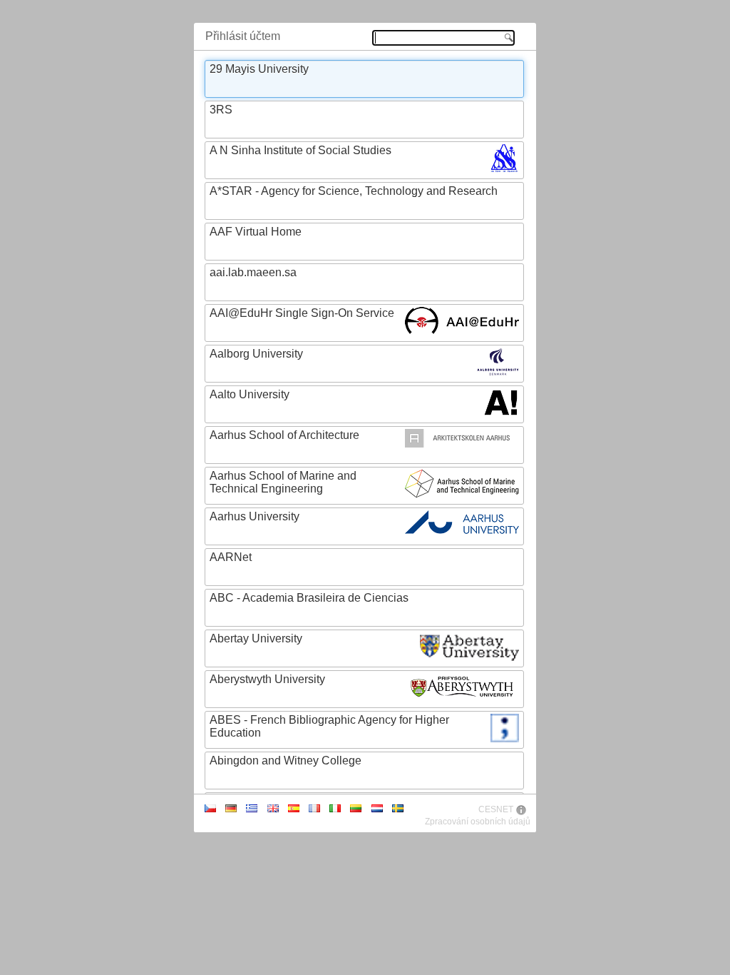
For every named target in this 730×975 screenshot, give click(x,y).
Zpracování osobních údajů (477, 822)
